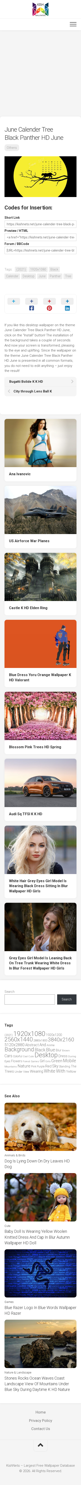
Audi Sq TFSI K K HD (25, 814)
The (73, 1066)
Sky (55, 1066)
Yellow (71, 1071)
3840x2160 (61, 1039)
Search (9, 991)
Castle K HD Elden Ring (28, 608)
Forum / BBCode (16, 244)
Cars (8, 1056)
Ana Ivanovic (20, 474)
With (60, 1071)
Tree (68, 276)
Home (41, 1412)
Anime (50, 1045)
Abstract (32, 1045)
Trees (9, 1071)
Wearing (36, 1071)
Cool (25, 1056)
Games (35, 1061)
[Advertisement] (40, 73)
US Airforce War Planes (29, 541)
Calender (12, 276)
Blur (58, 1050)
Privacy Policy (40, 1420)
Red (48, 1066)
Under (18, 1071)
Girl (42, 1061)
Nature (24, 1066)
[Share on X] (14, 303)
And (42, 1045)
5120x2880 (14, 1045)
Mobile (69, 1060)
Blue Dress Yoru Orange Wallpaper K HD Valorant (40, 677)
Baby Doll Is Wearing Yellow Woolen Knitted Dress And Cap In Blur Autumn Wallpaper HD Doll (37, 1237)
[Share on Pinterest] (49, 303)
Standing (64, 1066)
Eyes (7, 1061)
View (26, 1071)
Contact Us (40, 1428)
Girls (48, 1061)
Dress (63, 1056)
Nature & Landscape (17, 1372)
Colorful (17, 1056)
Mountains (10, 1066)
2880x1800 (40, 1040)
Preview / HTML (16, 231)
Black (54, 269)
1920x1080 (38, 269)
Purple (41, 1066)
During (72, 1056)
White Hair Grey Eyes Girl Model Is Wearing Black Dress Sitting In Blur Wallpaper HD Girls (38, 886)
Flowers (16, 1061)
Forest (26, 1061)
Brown (66, 1050)
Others (12, 148)
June (42, 276)
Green (56, 1060)
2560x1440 (18, 1039)
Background (19, 1049)
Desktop (28, 276)
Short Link (12, 217)
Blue (50, 1050)
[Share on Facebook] (32, 303)
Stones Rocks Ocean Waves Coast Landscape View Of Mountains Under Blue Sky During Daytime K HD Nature (37, 1384)
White (49, 1071)
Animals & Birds (14, 1155)
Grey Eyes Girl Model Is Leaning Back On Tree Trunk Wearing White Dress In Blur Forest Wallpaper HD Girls (40, 963)
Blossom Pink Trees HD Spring (35, 747)
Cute (31, 1056)
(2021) (21, 269)
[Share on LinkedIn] (67, 303)
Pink (33, 1066)
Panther (55, 276)
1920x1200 (54, 1035)
